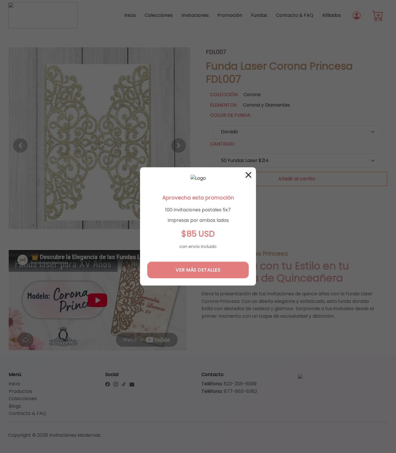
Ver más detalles (198, 270)
